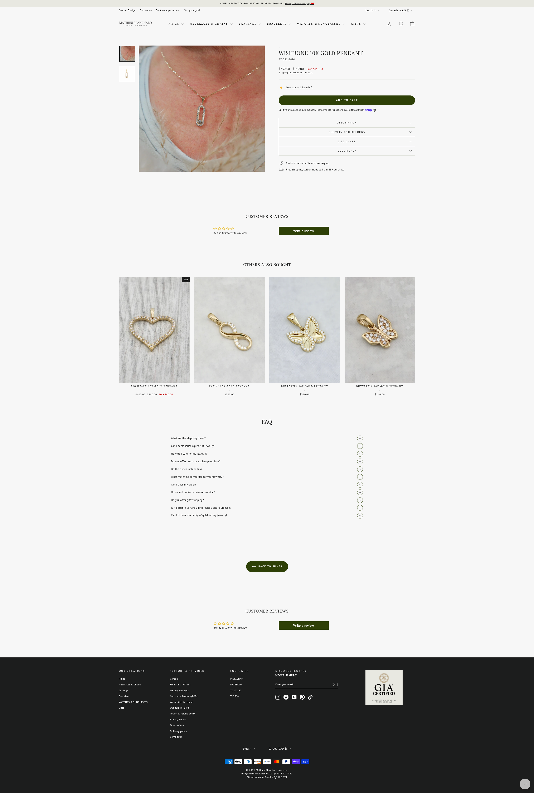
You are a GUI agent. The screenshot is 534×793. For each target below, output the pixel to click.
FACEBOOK (236, 684)
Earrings (248, 23)
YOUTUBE (235, 690)
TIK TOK (234, 696)
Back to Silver (270, 566)
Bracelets (277, 23)
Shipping (283, 72)
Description (347, 122)
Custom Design (127, 10)
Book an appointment (168, 10)
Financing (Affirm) (180, 684)
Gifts (357, 23)
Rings (175, 23)
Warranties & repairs (181, 702)
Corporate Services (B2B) (183, 696)
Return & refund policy (182, 713)
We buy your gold (179, 690)
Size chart (347, 141)
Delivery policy (178, 731)
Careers (174, 678)
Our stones (146, 10)
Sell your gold (192, 10)
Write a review (303, 231)
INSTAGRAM (236, 678)
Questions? (347, 150)
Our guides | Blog (179, 707)
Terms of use (177, 725)
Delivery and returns (347, 131)
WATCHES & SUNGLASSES (319, 23)
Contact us (176, 736)
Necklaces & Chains (209, 23)
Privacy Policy (178, 719)
